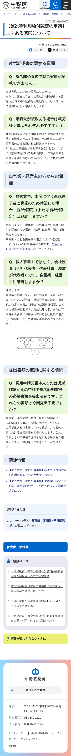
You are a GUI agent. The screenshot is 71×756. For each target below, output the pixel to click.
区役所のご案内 (35, 690)
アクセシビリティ (30, 739)
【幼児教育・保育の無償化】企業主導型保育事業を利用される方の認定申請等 (37, 618)
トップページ (10, 14)
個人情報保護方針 (40, 733)
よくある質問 (30, 14)
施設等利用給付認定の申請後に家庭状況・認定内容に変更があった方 (37, 589)
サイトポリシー (17, 733)
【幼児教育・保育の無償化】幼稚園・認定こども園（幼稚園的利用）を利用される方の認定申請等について (38, 486)
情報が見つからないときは (28, 638)
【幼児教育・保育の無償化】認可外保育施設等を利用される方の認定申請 (37, 574)
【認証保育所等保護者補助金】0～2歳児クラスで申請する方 (36, 603)
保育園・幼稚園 (50, 14)
